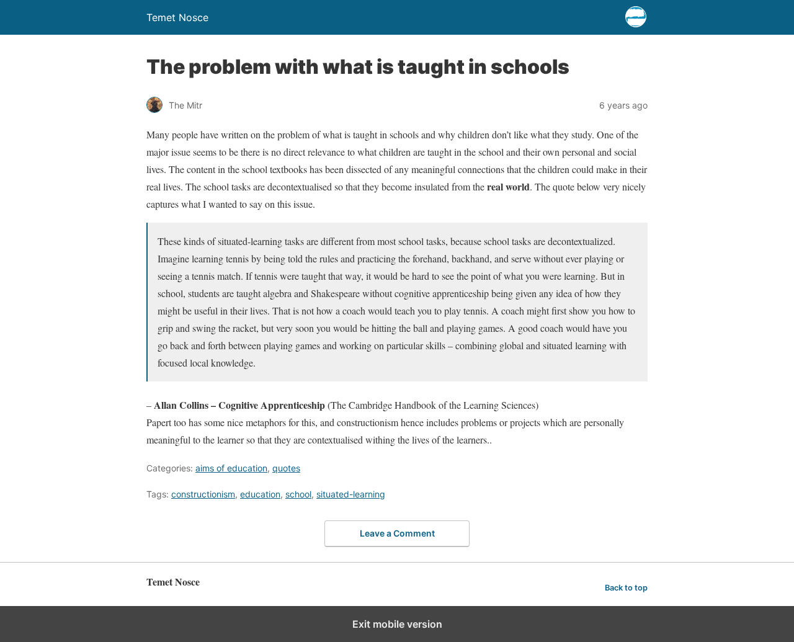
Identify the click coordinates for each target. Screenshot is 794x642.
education (260, 494)
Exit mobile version (397, 624)
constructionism (203, 494)
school (298, 494)
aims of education (231, 468)
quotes (286, 468)
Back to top (626, 587)
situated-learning (350, 494)
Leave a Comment (397, 533)
